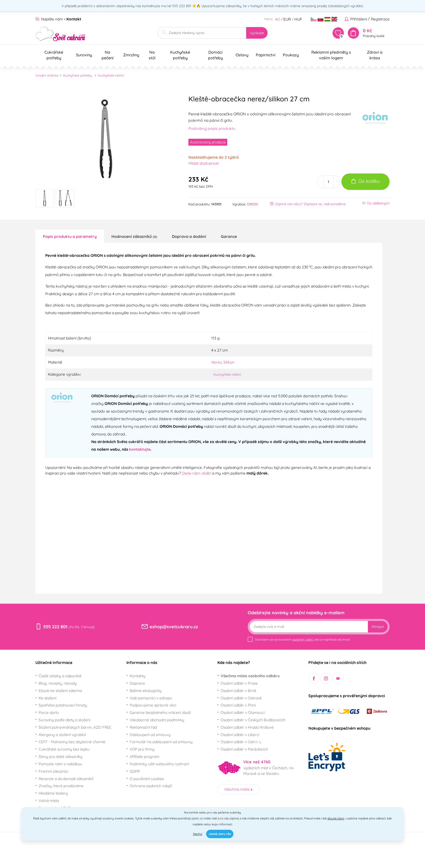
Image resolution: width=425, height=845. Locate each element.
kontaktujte (140, 449)
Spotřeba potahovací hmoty (63, 705)
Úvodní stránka (46, 75)
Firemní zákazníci (53, 771)
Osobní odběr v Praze (239, 683)
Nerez (216, 362)
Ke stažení (47, 697)
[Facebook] (313, 678)
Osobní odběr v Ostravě (241, 697)
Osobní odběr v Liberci (240, 734)
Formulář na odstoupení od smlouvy (161, 741)
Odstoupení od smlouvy (150, 734)
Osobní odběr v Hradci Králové (247, 727)
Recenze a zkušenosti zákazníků (66, 778)
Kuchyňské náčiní (111, 75)
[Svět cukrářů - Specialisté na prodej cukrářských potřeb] (60, 34)
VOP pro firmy (142, 749)
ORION (252, 204)
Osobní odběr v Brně (238, 690)
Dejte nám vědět (196, 473)
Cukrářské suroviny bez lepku (64, 749)
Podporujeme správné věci (153, 705)
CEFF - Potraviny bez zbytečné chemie (72, 741)
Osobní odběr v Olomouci (243, 712)
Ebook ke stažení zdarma (60, 690)
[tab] (69, 236)
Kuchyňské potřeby (77, 75)
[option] (105, 138)
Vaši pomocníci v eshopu (151, 697)
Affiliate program (144, 756)
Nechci (197, 834)
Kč (277, 19)
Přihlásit (378, 627)
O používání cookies (147, 778)
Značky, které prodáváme (61, 785)
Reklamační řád (143, 727)
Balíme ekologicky (146, 690)
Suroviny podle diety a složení (64, 719)
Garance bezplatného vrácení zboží (160, 712)
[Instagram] (326, 678)
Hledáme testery (53, 793)
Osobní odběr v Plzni (238, 705)
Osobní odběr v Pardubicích (244, 749)
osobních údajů (302, 639)
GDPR (135, 771)
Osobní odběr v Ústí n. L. (241, 741)
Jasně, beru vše (220, 834)
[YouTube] (338, 678)
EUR (287, 19)
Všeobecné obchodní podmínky (157, 719)
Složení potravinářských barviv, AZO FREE (75, 727)
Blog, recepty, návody (58, 683)
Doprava (137, 683)
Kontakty (137, 675)
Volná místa (49, 800)
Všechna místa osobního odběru (250, 675)
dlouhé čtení (335, 818)
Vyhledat (257, 33)
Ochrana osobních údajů (151, 785)
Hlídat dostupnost (203, 163)
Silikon (228, 362)
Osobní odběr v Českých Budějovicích (253, 719)
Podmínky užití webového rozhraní (159, 763)
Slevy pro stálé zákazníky (60, 756)
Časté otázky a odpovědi (60, 675)
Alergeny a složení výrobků (62, 734)
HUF (298, 19)
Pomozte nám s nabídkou (60, 763)
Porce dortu (49, 712)
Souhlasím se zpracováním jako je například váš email (302, 639)
